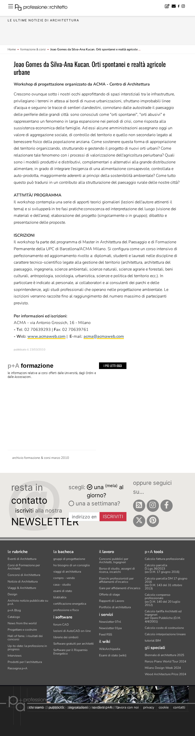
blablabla (59, 597)
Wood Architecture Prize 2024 (165, 674)
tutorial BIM (153, 641)
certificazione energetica (69, 604)
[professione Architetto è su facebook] (166, 506)
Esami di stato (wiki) (112, 655)
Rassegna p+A (17, 668)
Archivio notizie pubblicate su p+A (28, 602)
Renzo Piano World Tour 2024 (165, 661)
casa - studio (62, 585)
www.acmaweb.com (46, 336)
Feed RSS (105, 634)
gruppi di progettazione (69, 559)
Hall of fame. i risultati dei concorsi (25, 637)
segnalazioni (78, 707)
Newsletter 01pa (110, 628)
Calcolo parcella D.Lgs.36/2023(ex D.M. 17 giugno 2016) (162, 568)
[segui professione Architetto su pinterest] (153, 521)
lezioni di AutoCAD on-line (72, 631)
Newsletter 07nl (110, 622)
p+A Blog (14, 610)
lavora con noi (128, 707)
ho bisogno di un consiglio (71, 565)
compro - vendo (64, 578)
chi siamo (36, 707)
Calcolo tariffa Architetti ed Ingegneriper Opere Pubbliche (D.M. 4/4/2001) (163, 616)
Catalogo (14, 617)
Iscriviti (113, 516)
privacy (148, 707)
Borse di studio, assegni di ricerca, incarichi (117, 570)
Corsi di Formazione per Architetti (24, 567)
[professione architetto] (44, 8)
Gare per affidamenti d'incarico (119, 588)
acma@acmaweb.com (104, 336)
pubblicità (56, 707)
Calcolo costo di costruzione (164, 628)
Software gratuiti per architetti (73, 644)
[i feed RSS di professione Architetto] (139, 506)
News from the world (22, 623)
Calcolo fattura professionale (164, 559)
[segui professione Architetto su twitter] (139, 521)
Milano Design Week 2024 (163, 668)
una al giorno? (105, 491)
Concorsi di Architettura (24, 575)
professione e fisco (66, 610)
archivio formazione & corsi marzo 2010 (40, 458)
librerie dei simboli (65, 637)
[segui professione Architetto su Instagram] (153, 506)
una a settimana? (97, 503)
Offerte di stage (109, 594)
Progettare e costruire (22, 630)
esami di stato (62, 591)
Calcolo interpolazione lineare (165, 634)
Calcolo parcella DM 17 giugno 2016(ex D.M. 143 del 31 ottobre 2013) (166, 583)
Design (12, 594)
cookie (164, 707)
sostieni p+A (102, 707)
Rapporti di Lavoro (111, 601)
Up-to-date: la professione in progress (27, 647)
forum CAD (61, 624)
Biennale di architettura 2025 (164, 655)
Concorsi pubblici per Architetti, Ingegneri (113, 560)
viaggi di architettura (67, 572)
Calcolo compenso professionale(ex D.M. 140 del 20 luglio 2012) (162, 600)
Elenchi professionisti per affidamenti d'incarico (116, 580)
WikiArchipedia (109, 649)
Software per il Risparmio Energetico (70, 651)
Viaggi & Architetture (22, 588)
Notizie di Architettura (23, 581)
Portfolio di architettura (115, 607)
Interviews (15, 656)
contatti (179, 707)
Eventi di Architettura (22, 559)
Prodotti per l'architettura (25, 662)
